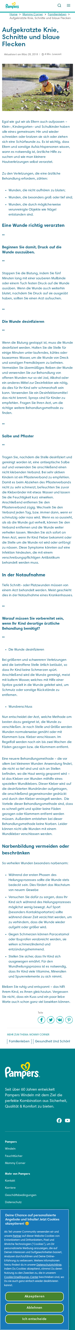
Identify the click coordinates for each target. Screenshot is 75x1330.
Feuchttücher (13, 1156)
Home (14, 14)
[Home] (12, 5)
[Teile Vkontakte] (59, 1020)
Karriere (10, 1188)
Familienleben (57, 14)
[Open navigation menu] (68, 5)
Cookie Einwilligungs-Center (21, 1277)
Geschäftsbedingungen (20, 1195)
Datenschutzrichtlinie (48, 1265)
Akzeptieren (35, 1296)
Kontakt (10, 1180)
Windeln (10, 1148)
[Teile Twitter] (50, 1020)
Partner (17, 1236)
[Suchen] (59, 5)
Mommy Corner (32, 14)
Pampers (11, 1142)
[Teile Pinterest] (69, 1020)
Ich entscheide (34, 1319)
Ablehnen (34, 1308)
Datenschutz (13, 1202)
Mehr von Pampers (17, 1174)
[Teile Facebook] (41, 1020)
